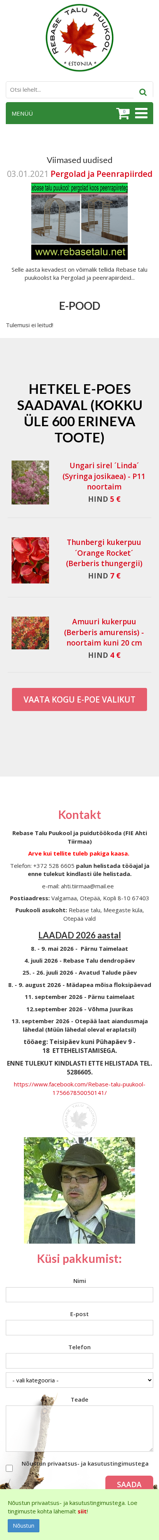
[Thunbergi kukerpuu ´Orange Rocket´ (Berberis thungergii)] (30, 560)
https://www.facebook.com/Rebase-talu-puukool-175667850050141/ (79, 1088)
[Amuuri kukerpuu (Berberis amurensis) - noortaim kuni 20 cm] (30, 633)
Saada (129, 1484)
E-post (79, 1314)
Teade (79, 1399)
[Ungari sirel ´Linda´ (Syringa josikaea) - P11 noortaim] (30, 482)
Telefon (79, 1347)
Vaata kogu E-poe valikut (79, 699)
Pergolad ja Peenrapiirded (101, 173)
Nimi (79, 1280)
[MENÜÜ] (140, 113)
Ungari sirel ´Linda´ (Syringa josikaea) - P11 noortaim (104, 476)
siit (82, 1511)
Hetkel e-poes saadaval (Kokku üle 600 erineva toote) (79, 412)
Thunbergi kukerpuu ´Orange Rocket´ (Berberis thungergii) (104, 552)
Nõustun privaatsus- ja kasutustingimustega (85, 1463)
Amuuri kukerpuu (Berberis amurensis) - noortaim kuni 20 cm (104, 632)
